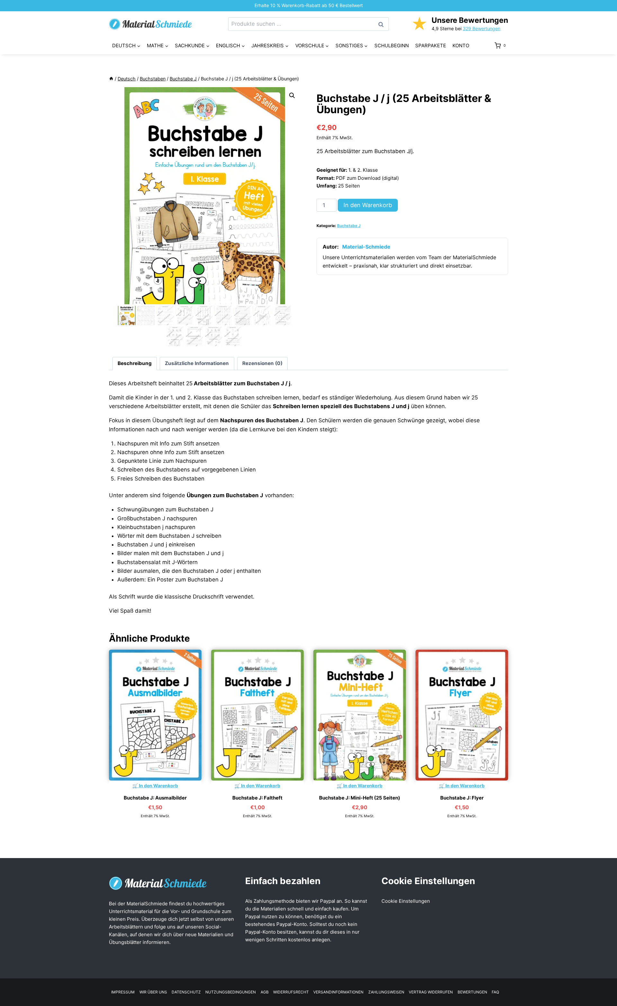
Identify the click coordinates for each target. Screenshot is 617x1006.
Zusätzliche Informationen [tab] (197, 363)
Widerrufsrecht (291, 992)
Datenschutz (186, 992)
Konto (460, 45)
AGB (265, 992)
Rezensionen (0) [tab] (262, 363)
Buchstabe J (349, 225)
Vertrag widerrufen (431, 992)
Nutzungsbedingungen (230, 992)
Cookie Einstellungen (405, 901)
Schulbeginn (391, 45)
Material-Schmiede (366, 246)
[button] (292, 95)
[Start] (111, 78)
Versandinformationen (338, 992)
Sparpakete (430, 45)
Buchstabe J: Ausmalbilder (155, 798)
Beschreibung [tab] (135, 363)
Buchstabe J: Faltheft (257, 798)
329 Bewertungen (481, 28)
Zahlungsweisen (386, 992)
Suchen (383, 24)
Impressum (123, 992)
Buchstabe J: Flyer (462, 798)
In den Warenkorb (368, 205)
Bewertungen (472, 992)
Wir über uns (153, 992)
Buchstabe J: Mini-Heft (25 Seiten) (359, 798)
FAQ (495, 992)
